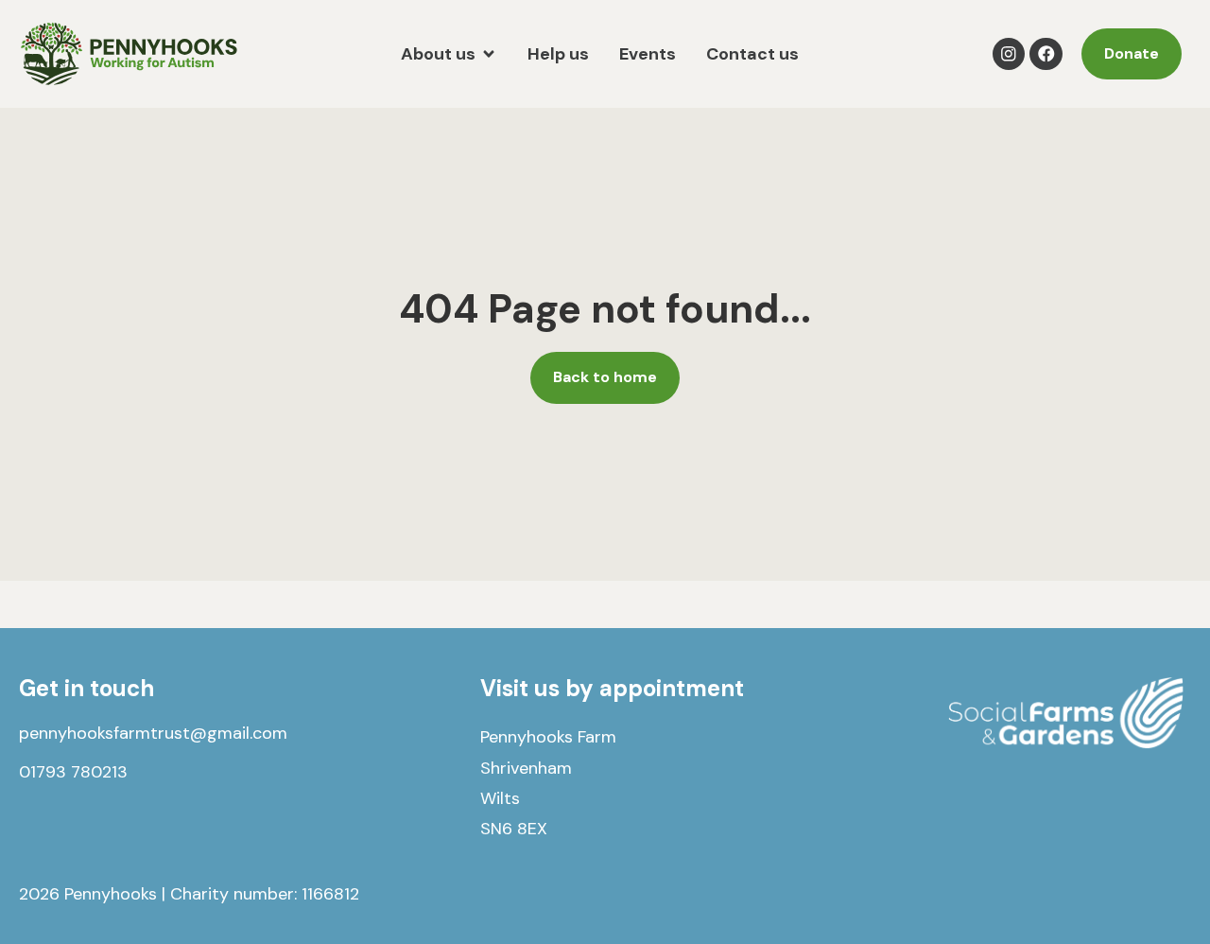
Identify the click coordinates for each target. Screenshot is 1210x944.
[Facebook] (1046, 54)
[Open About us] (488, 54)
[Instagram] (1009, 54)
